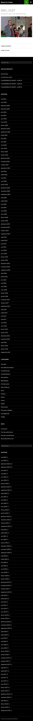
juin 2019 (3, 243)
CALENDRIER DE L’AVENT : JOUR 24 (11, 80)
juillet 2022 (4, 135)
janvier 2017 (4, 332)
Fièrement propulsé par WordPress (9, 718)
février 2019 (4, 257)
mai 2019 (3, 247)
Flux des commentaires (7, 435)
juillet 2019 (4, 240)
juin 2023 (3, 112)
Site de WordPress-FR (7, 438)
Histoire (3, 394)
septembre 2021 (5, 168)
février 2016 (4, 345)
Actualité (3, 364)
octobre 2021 (5, 165)
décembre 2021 (5, 158)
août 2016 (4, 342)
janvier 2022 (4, 155)
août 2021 (4, 171)
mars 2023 (4, 122)
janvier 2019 (4, 260)
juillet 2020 (4, 201)
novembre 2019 (5, 227)
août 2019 (4, 237)
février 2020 (4, 217)
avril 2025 (4, 102)
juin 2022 (3, 138)
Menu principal (31, 2)
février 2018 (4, 293)
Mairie (3, 397)
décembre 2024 (5, 105)
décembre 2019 (5, 224)
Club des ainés (5, 384)
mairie (3, 400)
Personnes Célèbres (6, 410)
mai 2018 (3, 283)
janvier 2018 (4, 296)
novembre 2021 (5, 161)
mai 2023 (3, 115)
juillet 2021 (4, 174)
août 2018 (4, 273)
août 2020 (4, 197)
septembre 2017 (5, 306)
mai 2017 (3, 319)
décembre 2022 (5, 128)
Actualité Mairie (5, 374)
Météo (3, 403)
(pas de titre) (4, 74)
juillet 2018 (4, 276)
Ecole (2, 390)
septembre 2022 (5, 132)
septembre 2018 (5, 270)
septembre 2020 (5, 194)
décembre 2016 (5, 336)
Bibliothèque (4, 380)
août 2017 (4, 309)
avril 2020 (4, 211)
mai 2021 (3, 178)
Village (3, 417)
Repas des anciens (21, 14)
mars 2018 (4, 290)
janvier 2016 (4, 349)
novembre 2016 (5, 339)
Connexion (4, 429)
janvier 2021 (4, 184)
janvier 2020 (4, 220)
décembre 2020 (5, 188)
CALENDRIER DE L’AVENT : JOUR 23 (11, 84)
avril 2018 (4, 286)
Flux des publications (7, 432)
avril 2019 (4, 250)
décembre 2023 (5, 109)
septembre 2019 (5, 234)
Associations (4, 377)
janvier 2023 (4, 125)
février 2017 (4, 329)
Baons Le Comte (7, 2)
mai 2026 (3, 99)
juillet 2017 (4, 313)
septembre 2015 (5, 352)
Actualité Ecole (5, 371)
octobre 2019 (5, 230)
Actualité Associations (7, 367)
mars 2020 (4, 214)
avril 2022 (4, 145)
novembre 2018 (5, 266)
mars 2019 (4, 253)
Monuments (4, 407)
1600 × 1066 (12, 14)
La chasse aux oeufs (6, 77)
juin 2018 (3, 280)
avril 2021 (4, 181)
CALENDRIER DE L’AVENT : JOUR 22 (11, 87)
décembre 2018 (5, 263)
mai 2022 (3, 142)
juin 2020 (3, 204)
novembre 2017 (5, 299)
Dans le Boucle (5, 387)
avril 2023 (4, 118)
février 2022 (4, 151)
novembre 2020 (5, 191)
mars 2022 (4, 148)
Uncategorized (5, 413)
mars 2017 (4, 326)
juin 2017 (3, 316)
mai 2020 (3, 207)
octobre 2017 (5, 303)
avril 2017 (4, 322)
